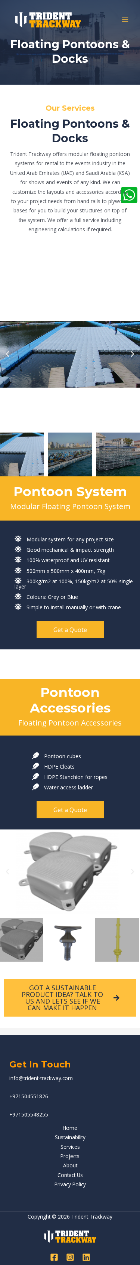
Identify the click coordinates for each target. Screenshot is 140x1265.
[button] (7, 354)
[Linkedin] (86, 1257)
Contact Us (70, 1174)
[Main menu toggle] (125, 19)
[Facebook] (54, 1257)
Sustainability (70, 1137)
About (70, 1165)
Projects (70, 1156)
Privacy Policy (70, 1184)
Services (70, 1146)
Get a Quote (70, 630)
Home (70, 1127)
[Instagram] (70, 1257)
